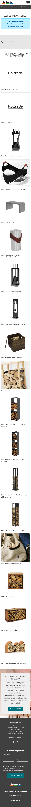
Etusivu (3, 7)
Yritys (5, 791)
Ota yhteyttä (15, 709)
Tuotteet (10, 7)
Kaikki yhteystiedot (15, 737)
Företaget (14, 791)
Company (24, 791)
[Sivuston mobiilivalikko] (28, 2)
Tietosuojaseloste (15, 800)
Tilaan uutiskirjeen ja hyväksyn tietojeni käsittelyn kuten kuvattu (14, 768)
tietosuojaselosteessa (10, 770)
